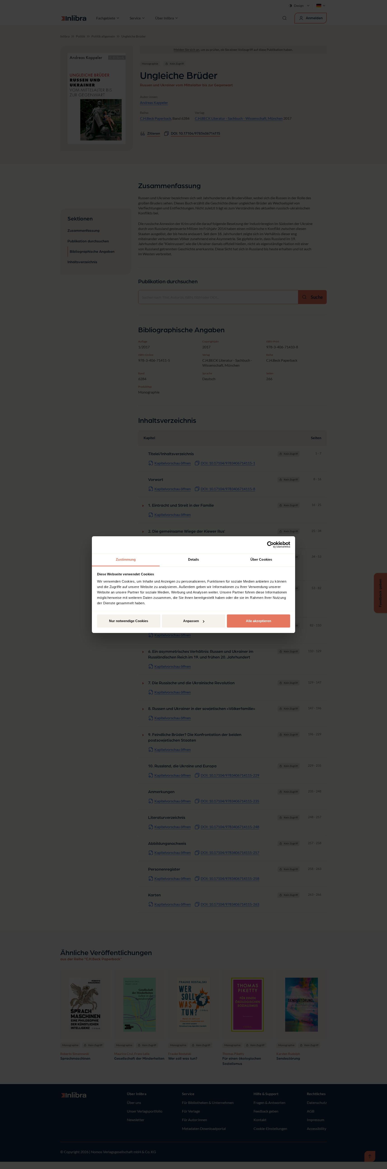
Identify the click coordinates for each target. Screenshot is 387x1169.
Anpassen (191, 621)
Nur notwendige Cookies (128, 621)
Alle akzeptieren (258, 621)
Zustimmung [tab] (126, 559)
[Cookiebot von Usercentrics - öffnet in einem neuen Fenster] (270, 544)
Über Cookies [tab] (261, 559)
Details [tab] (193, 559)
